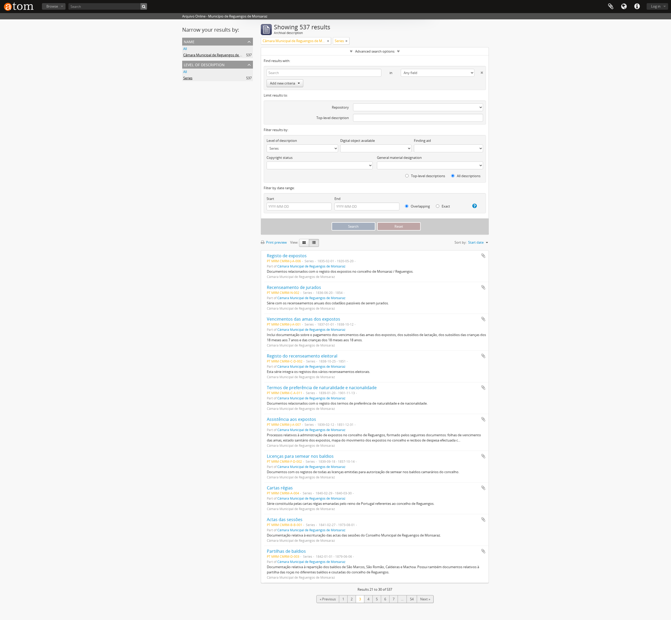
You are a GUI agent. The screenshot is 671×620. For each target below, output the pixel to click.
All (185, 48)
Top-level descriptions (427, 176)
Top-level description (332, 117)
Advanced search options (374, 51)
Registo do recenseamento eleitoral (302, 356)
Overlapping (420, 206)
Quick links (636, 6)
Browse (52, 6)
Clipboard (610, 6)
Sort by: (460, 242)
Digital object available (357, 140)
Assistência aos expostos (291, 419)
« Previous (328, 599)
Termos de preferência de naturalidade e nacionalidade (322, 387)
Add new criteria (282, 83)
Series (187, 78)
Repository (340, 107)
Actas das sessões (284, 519)
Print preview (276, 242)
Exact (445, 206)
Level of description (204, 64)
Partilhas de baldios (286, 551)
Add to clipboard (483, 255)
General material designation (399, 157)
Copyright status (280, 157)
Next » (425, 599)
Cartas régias (280, 488)
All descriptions (468, 176)
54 (412, 599)
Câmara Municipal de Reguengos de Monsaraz (219, 55)
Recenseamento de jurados (294, 287)
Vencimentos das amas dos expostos (303, 319)
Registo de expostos (287, 256)
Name (189, 41)
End (337, 198)
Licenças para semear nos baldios (300, 456)
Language (623, 6)
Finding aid (422, 140)
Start (270, 198)
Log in (656, 6)
